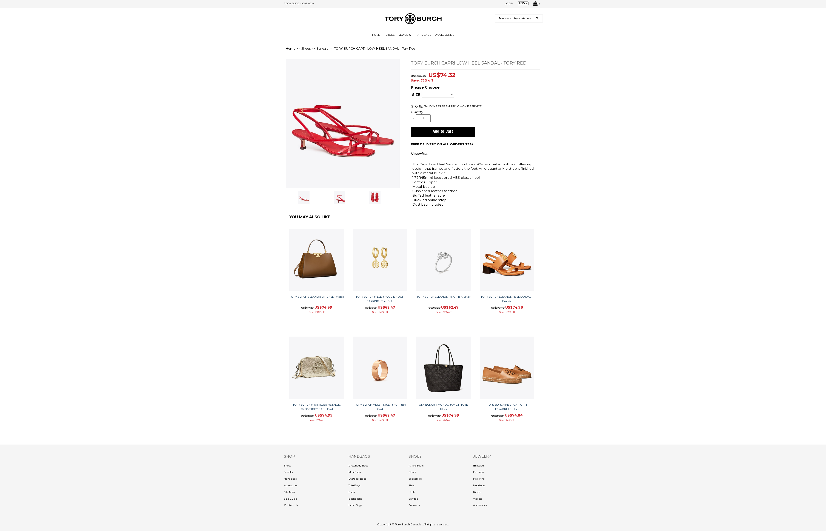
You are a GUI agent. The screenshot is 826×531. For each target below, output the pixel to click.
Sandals (322, 49)
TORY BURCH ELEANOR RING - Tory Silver (443, 296)
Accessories (444, 34)
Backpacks (355, 498)
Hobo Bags (355, 505)
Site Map (289, 492)
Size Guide (290, 498)
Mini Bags (354, 472)
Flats (412, 485)
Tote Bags (354, 485)
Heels (412, 492)
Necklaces (479, 485)
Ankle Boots (416, 465)
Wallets (477, 498)
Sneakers (414, 505)
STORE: (417, 106)
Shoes (390, 34)
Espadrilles (415, 478)
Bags (351, 492)
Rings (476, 492)
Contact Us (291, 505)
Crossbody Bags (358, 465)
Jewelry (405, 34)
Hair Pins (478, 478)
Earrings (478, 472)
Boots (412, 472)
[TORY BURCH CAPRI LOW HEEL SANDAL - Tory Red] (343, 123)
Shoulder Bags (357, 478)
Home (376, 34)
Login (509, 3)
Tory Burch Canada (408, 524)
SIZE (416, 95)
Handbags (423, 34)
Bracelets (478, 465)
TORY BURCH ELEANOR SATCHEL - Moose (317, 296)
